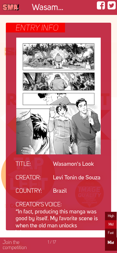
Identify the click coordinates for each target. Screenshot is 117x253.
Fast (111, 233)
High (111, 216)
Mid (111, 224)
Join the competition (15, 245)
